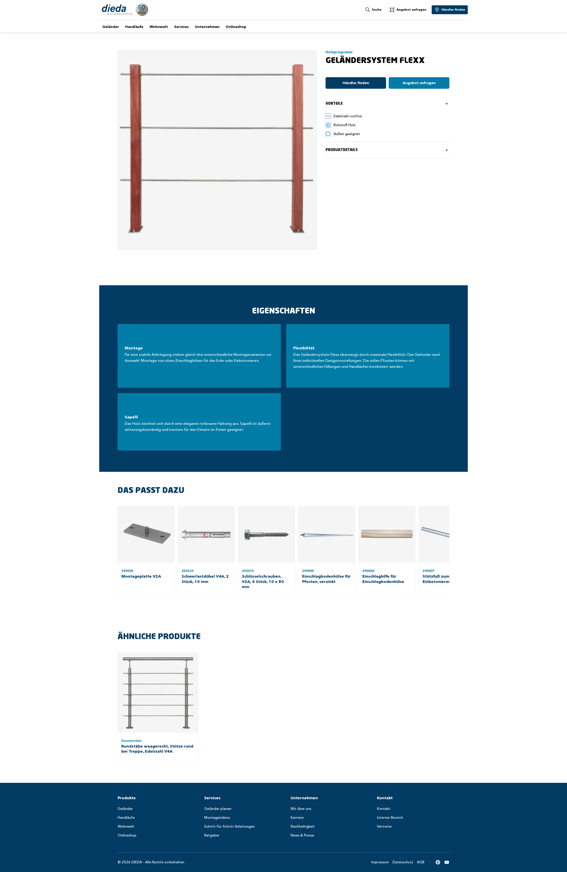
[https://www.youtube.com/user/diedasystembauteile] (446, 862)
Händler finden (356, 83)
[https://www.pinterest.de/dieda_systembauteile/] (438, 862)
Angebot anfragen (419, 83)
